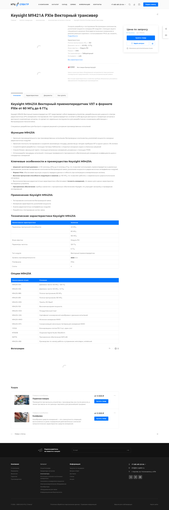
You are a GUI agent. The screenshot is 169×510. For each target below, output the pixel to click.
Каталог (43, 464)
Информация (75, 464)
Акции (72, 479)
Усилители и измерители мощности (52, 481)
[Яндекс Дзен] (140, 477)
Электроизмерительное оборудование (53, 484)
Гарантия (14, 476)
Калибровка (38, 416)
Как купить (62, 95)
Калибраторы (44, 486)
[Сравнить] (152, 43)
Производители (16, 479)
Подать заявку (150, 4)
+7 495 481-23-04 (117, 4)
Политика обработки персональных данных (65, 504)
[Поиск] (129, 4)
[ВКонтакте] (131, 477)
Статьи (72, 476)
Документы (48, 95)
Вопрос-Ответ (74, 471)
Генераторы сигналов (47, 471)
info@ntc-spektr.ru (138, 468)
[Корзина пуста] (139, 4)
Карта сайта (154, 504)
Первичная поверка (41, 399)
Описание (17, 95)
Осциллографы (45, 468)
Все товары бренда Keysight (86, 67)
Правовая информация (88, 504)
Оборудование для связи (48, 489)
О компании (15, 468)
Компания (15, 464)
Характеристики (32, 95)
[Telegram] (135, 477)
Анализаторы (44, 473)
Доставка (73, 473)
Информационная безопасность (51, 492)
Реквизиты (14, 471)
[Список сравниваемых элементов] (134, 4)
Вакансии (14, 473)
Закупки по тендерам (77, 468)
